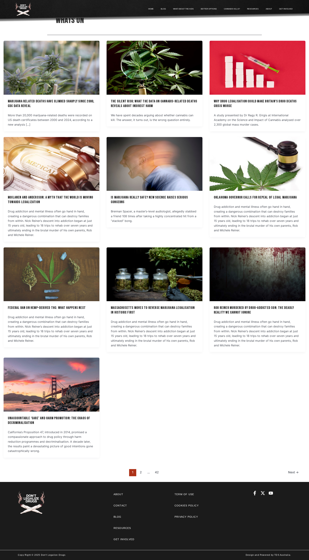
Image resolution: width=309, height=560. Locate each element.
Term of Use (184, 494)
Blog (117, 516)
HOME (151, 9)
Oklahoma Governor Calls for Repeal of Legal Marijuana (255, 197)
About (118, 494)
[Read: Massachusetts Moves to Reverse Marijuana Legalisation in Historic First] (154, 274)
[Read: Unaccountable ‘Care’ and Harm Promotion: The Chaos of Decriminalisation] (51, 384)
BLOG (163, 9)
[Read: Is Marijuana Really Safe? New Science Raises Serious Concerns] (154, 163)
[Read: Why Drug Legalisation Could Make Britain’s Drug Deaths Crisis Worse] (257, 67)
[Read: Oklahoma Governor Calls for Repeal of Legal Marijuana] (257, 163)
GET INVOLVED (286, 9)
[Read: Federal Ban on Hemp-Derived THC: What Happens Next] (51, 274)
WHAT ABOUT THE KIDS (183, 9)
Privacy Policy (186, 516)
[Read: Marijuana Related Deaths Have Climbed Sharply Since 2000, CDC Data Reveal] (51, 67)
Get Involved (124, 539)
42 (157, 472)
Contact (120, 505)
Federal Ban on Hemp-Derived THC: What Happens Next (47, 308)
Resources (122, 528)
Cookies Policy (187, 505)
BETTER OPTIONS (209, 9)
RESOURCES (253, 9)
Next (293, 472)
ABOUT (269, 9)
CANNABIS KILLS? (232, 9)
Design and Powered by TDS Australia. (268, 555)
